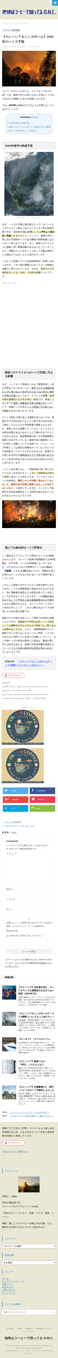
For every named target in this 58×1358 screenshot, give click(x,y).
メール (10, 899)
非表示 (34, 117)
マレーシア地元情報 (13, 822)
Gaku (13, 832)
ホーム (5, 1278)
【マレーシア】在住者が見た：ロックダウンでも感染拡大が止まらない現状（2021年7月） (36, 990)
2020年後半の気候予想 (18, 123)
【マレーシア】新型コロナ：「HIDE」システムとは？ (33, 1063)
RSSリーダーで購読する (15, 1151)
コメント (11, 853)
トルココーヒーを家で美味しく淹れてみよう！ (32, 1116)
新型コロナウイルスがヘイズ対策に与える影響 (29, 127)
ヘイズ (21, 826)
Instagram (29, 1329)
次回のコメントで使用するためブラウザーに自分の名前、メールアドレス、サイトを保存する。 (29, 924)
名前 (9, 889)
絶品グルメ (7, 1287)
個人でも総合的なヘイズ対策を (22, 131)
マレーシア (29, 826)
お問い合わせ (9, 1290)
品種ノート (7, 1284)
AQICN (17, 567)
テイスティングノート (13, 1281)
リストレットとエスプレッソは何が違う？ (30, 1112)
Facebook (10, 1329)
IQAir (9, 567)
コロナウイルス (11, 826)
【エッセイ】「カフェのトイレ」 (35, 1039)
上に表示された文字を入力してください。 (25, 935)
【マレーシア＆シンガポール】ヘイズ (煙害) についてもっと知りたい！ (36, 1015)
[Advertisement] (29, 320)
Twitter (19, 1329)
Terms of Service (30, 1348)
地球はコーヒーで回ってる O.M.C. (29, 1338)
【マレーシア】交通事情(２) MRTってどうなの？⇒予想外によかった (36, 1088)
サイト (9, 909)
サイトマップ (9, 1293)
